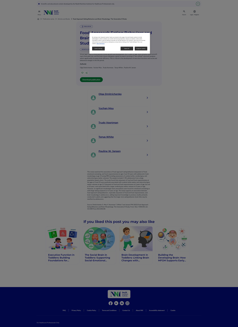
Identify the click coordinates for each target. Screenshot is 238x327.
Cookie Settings (98, 48)
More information (101, 43)
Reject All (126, 48)
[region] (119, 43)
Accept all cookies (140, 48)
